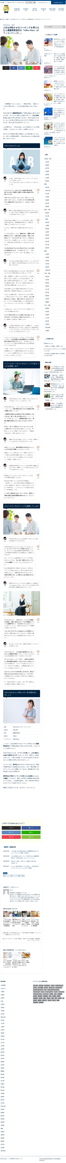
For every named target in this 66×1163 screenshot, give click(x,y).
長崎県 (47, 314)
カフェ (35, 987)
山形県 (47, 177)
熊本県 (47, 321)
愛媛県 (6, 847)
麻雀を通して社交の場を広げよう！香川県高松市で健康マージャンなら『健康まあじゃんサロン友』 (22, 933)
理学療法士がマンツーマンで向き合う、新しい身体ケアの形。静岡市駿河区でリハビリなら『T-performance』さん (54, 387)
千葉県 (47, 197)
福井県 (47, 248)
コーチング (15, 875)
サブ (11, 890)
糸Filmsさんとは (48, 343)
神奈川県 (47, 190)
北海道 (47, 162)
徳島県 (47, 295)
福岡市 (35, 1000)
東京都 (47, 187)
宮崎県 (47, 324)
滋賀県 (47, 267)
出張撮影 (60, 994)
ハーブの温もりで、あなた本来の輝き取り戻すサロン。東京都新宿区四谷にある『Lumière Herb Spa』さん (54, 369)
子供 (50, 996)
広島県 (47, 279)
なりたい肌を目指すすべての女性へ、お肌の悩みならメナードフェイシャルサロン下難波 (25, 867)
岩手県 (47, 168)
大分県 (47, 318)
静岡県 (47, 228)
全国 (2, 1001)
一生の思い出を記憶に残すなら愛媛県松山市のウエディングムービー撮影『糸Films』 (25, 852)
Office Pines (16, 739)
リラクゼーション (38, 994)
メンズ (42, 991)
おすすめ (41, 985)
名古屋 (47, 216)
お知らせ (3, 988)
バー (45, 989)
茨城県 (47, 200)
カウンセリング (59, 985)
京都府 (47, 260)
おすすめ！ (47, 985)
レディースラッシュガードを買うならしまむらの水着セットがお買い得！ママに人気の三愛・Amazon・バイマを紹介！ (54, 113)
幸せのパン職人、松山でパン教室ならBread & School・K (23, 862)
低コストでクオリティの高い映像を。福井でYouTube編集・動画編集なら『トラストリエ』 (21, 939)
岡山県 (47, 276)
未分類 (2, 1080)
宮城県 (47, 171)
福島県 (47, 181)
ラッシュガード (49, 991)
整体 (56, 998)
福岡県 (47, 308)
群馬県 (47, 206)
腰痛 (58, 1000)
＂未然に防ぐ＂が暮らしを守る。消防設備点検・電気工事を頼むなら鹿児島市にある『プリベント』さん (54, 378)
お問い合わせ (59, 2)
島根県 (47, 286)
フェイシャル (37, 991)
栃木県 (47, 203)
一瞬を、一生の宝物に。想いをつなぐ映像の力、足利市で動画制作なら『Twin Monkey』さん (54, 406)
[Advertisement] (21, 85)
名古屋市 (40, 996)
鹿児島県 (47, 327)
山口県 (47, 289)
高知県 (47, 298)
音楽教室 (41, 1002)
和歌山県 (47, 270)
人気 (55, 994)
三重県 (47, 225)
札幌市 (2, 1084)
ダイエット (51, 987)
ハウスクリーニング (38, 989)
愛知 (44, 998)
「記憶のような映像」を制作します (53, 346)
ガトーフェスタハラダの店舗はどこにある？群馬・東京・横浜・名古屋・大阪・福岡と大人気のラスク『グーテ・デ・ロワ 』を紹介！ (54, 98)
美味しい (44, 1000)
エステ (52, 985)
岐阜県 (47, 222)
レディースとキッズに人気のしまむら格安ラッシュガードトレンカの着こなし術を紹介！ (59, 141)
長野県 (47, 235)
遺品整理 (36, 1002)
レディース (45, 994)
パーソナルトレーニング (53, 989)
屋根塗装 (36, 998)
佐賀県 (47, 311)
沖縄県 (47, 330)
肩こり (54, 1000)
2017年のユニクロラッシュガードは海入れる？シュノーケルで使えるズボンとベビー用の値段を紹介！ (54, 43)
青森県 (47, 165)
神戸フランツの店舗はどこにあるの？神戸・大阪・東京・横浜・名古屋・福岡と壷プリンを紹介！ (59, 57)
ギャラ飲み (40, 987)
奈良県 (47, 263)
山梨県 (47, 232)
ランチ (55, 991)
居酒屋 (58, 996)
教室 (52, 998)
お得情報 (3, 985)
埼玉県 (47, 193)
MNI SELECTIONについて (44, 2)
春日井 (59, 998)
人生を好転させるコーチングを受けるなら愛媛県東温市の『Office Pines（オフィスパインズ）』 (25, 857)
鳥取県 (47, 283)
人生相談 (22, 875)
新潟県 (47, 238)
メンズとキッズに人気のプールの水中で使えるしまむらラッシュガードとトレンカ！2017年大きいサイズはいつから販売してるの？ (54, 127)
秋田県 (47, 174)
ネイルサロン (59, 987)
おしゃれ (36, 985)
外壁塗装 (45, 996)
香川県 (47, 292)
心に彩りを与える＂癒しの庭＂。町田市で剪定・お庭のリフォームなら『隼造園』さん (54, 397)
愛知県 (47, 212)
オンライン (7, 875)
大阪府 (47, 254)
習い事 (49, 1000)
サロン (46, 987)
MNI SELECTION (52, 1158)
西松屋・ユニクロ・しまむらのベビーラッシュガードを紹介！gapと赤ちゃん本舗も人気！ (59, 84)
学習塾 (54, 996)
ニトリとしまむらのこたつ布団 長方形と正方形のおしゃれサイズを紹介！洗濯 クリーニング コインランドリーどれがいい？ (54, 71)
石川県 (47, 244)
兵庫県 (47, 257)
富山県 (47, 241)
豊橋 (46, 219)
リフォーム (61, 991)
